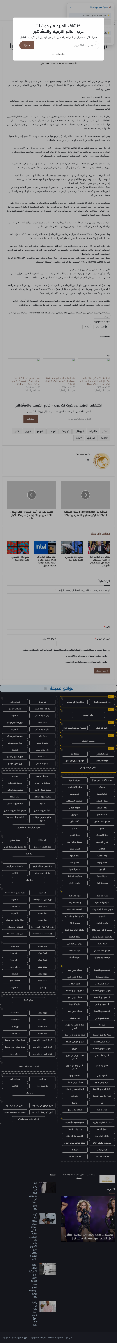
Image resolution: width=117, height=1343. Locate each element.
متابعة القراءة (58, 54)
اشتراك (26, 45)
